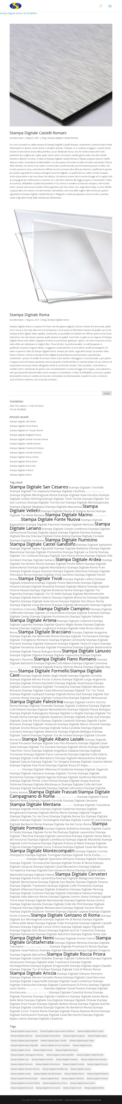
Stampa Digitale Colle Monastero (32, 758)
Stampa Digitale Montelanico (47, 567)
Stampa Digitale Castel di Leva (80, 820)
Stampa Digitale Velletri (94, 1088)
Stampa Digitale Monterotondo (82, 594)
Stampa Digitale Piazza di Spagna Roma (68, 511)
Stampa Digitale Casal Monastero (55, 866)
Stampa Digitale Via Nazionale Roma (34, 636)
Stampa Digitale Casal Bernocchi (60, 1015)
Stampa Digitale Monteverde (44, 900)
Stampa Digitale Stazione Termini (32, 911)
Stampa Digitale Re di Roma (62, 919)
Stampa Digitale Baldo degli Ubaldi (43, 676)
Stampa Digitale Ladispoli (27, 694)
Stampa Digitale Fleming (86, 889)
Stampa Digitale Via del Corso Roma (67, 824)
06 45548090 (30, 13)
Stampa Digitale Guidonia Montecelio (82, 777)
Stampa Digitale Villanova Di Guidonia (47, 769)
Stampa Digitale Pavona (91, 882)
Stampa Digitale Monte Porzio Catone (35, 679)
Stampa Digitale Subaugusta (29, 713)
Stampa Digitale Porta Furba (80, 855)
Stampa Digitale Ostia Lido (88, 934)
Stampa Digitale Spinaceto (94, 545)
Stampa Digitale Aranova (82, 613)
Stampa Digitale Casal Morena (42, 690)
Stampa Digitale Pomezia (97, 1078)
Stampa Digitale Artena (33, 620)
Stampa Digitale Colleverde (71, 958)
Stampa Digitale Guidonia (57, 809)
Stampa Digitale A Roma (21, 470)
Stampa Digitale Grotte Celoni (74, 938)
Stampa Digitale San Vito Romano (54, 743)
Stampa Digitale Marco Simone (79, 724)
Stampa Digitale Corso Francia (41, 847)
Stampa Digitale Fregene (84, 813)
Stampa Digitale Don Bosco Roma (81, 601)
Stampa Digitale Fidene (38, 875)
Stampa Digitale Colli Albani (52, 663)
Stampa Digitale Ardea (78, 559)
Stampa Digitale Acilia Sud (81, 717)
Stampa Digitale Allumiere (70, 571)
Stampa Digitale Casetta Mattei (91, 762)
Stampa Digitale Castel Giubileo (31, 958)
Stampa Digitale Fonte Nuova (50, 519)
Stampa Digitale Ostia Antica (50, 536)
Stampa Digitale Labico (78, 579)
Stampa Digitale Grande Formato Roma (29, 439)
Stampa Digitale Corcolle (45, 800)
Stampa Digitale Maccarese (63, 507)
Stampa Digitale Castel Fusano (64, 988)
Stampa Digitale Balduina (71, 548)
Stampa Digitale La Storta (80, 552)
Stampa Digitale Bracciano (44, 632)
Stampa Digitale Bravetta (37, 586)
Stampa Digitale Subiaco (38, 560)
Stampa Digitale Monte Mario (47, 813)
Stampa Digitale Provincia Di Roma (26, 448)
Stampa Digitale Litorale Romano (26, 452)
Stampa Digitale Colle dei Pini (62, 904)
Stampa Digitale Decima (74, 532)
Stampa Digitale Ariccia (33, 973)
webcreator (18, 137)
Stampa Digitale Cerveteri (81, 874)
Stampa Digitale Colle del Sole (81, 784)
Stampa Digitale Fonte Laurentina (32, 878)
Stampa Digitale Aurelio (94, 1004)
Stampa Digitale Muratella (83, 839)
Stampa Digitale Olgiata (26, 655)
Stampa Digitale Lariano (21, 1073)
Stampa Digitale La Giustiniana (44, 613)
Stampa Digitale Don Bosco (28, 930)
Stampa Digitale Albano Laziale (53, 739)
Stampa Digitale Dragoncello (49, 966)
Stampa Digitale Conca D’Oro (40, 927)
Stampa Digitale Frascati (53, 792)
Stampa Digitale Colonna (26, 893)
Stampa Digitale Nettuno (77, 524)
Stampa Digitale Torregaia (43, 855)
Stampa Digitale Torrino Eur (46, 502)
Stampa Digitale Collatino (70, 706)
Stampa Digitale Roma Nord (23, 461)
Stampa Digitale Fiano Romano (65, 659)
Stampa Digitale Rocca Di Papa (67, 765)
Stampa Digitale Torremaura (79, 636)
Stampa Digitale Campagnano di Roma (27, 1055)
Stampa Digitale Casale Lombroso (65, 529)
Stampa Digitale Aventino (52, 934)
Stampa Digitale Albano (71, 586)
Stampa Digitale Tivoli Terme (61, 499)
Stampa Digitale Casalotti (57, 720)
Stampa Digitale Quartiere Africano (50, 859)
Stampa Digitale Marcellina (28, 955)
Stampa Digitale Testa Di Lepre (79, 643)
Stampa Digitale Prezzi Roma (24, 426)
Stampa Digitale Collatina (74, 621)
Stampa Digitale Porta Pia (39, 832)
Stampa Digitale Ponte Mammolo (57, 583)
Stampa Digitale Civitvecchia (49, 698)
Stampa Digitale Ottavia (80, 1000)
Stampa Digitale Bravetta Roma (50, 590)
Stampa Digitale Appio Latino (81, 1040)
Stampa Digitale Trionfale (86, 487)
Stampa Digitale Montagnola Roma (33, 495)
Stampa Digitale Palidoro (86, 616)
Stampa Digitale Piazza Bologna (88, 709)
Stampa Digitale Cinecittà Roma (70, 992)
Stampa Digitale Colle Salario (87, 754)
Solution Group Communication (82, 1099)
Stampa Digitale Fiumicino (71, 540)
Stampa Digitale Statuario (39, 643)
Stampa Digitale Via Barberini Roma (67, 1007)
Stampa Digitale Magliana (27, 507)
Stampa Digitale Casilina (26, 1007)
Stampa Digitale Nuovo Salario (30, 597)
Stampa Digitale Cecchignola (43, 1000)
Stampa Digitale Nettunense (88, 698)
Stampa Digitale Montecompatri (42, 851)
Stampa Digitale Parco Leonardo (45, 754)
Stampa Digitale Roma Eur (67, 816)
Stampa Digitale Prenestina (53, 647)
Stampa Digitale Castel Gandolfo (43, 544)
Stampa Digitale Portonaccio (49, 616)
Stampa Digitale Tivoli (40, 578)
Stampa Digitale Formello (43, 671)
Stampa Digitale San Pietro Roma (61, 556)
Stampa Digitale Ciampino (63, 609)
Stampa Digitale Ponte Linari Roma (33, 781)
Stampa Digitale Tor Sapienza (30, 491)
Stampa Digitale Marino (69, 515)
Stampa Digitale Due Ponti (28, 765)
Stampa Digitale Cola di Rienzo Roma (76, 969)
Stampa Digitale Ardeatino (51, 889)
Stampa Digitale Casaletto (45, 1018)
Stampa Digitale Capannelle (28, 981)
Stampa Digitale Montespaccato (87, 502)
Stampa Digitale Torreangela (39, 820)
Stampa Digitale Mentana (35, 804)
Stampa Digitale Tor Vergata (50, 762)
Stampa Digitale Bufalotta (61, 828)
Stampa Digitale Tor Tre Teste (83, 690)
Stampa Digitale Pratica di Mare (62, 843)
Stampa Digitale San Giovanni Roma (50, 870)
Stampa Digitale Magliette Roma (25, 434)
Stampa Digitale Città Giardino (53, 575)
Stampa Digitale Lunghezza (37, 628)
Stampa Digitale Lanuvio (86, 651)
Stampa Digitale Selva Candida (59, 728)
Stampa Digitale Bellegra (75, 731)
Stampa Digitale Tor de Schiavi (51, 735)
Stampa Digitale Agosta (40, 777)
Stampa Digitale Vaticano (27, 773)
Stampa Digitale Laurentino (76, 832)
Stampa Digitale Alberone (39, 731)
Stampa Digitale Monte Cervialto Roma (36, 977)
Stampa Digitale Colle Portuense (57, 923)
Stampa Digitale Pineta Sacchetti (32, 683)
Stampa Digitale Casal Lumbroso (70, 981)
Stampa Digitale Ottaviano (93, 859)
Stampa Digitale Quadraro (45, 717)
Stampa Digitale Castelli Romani (38, 132)
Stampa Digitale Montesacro (41, 784)
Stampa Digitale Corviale (87, 536)
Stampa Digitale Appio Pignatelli (82, 927)
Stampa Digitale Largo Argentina (84, 679)
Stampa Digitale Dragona (93, 950)
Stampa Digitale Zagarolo (91, 769)
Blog (44, 137)
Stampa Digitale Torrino (60, 773)
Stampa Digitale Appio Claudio (90, 966)
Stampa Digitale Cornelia (85, 676)
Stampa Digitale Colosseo (27, 540)
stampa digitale (67, 805)
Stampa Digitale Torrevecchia (30, 863)
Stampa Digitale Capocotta (61, 655)
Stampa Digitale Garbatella (28, 788)
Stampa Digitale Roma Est (69, 597)
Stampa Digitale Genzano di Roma (65, 915)
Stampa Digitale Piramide (35, 706)
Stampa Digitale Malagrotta (75, 878)
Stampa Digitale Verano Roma (82, 908)
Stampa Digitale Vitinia (71, 747)
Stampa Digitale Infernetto (65, 788)
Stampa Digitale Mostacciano (42, 908)
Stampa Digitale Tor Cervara (36, 747)
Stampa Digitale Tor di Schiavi (30, 969)
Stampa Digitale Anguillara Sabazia (55, 751)
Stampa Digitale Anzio (25, 809)
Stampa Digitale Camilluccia (46, 839)
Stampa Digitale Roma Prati (86, 567)
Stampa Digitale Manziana (57, 950)
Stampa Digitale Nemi (32, 938)
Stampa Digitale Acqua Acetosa (31, 571)
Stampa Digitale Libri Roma (23, 421)
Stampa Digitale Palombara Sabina (67, 893)
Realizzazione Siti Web (51, 1099)
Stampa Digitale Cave (20, 1059)
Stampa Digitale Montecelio (70, 605)
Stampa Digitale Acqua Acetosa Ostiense (57, 1031)
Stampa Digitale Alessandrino (75, 758)
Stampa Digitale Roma (11, 13)
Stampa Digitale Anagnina (89, 632)
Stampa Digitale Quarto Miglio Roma (57, 624)
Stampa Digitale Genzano (80, 800)
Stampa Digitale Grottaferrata (55, 1069)
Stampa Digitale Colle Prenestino (69, 886)
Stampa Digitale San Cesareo (39, 487)
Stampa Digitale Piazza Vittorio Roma (57, 667)
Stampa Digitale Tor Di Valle (42, 594)
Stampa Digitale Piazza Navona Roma (73, 1011)
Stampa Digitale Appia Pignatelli (31, 548)
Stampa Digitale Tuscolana (92, 805)
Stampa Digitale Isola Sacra (39, 601)
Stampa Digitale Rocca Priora (76, 954)
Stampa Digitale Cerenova (89, 663)
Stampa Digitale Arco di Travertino (70, 930)
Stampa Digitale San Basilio (56, 882)
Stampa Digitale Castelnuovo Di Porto (62, 985)
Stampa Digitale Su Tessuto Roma (26, 430)
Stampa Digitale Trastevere (28, 886)
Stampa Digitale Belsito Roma (57, 1004)
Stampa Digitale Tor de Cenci (29, 816)
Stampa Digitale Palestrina (36, 701)
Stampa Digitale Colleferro (51, 996)
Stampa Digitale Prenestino (43, 552)
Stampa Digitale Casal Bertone (30, 605)
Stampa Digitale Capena (72, 911)
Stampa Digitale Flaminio (43, 524)
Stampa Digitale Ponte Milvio (64, 564)
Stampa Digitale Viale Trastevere (47, 962)
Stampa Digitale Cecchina (67, 491)
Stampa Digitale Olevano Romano (80, 974)
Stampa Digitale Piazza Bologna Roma (35, 651)
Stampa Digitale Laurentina (52, 836)
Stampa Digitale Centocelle (67, 640)
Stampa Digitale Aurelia (26, 904)
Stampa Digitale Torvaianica (50, 687)
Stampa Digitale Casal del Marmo (85, 847)
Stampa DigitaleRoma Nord (20, 667)
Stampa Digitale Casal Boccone (84, 977)
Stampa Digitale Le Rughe (66, 713)
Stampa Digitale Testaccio (39, 724)
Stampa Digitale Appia (42, 532)
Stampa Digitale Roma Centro (24, 457)
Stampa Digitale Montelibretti (46, 709)
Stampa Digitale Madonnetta (92, 647)
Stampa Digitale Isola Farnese (78, 495)
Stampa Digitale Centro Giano (68, 897)
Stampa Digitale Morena (70, 943)
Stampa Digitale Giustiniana (73, 683)
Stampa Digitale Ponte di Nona (71, 863)
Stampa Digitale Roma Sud (23, 465)
